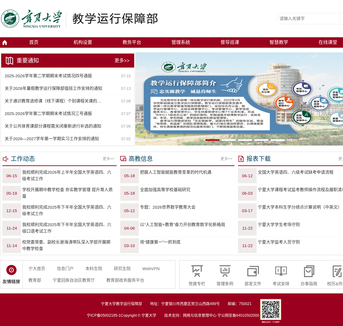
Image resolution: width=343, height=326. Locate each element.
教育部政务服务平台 (125, 280)
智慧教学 (279, 42)
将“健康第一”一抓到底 (160, 242)
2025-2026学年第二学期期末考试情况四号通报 (48, 76)
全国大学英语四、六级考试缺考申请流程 (295, 172)
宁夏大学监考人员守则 (279, 242)
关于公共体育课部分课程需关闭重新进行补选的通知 (53, 126)
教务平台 (131, 42)
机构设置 (83, 42)
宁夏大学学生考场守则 (279, 224)
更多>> (122, 60)
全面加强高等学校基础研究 (165, 189)
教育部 (34, 280)
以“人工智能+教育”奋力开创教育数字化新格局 (182, 224)
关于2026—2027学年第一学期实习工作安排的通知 (52, 138)
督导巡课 (229, 42)
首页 (33, 42)
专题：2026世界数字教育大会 (168, 207)
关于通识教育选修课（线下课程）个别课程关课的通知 (55, 101)
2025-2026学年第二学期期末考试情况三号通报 (48, 113)
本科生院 (93, 268)
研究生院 (122, 268)
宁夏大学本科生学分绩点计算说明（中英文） (300, 207)
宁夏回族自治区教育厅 (74, 280)
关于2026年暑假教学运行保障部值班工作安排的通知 (53, 88)
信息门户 (65, 268)
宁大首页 (36, 268)
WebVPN (151, 268)
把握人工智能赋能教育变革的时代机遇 (175, 172)
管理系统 (181, 42)
